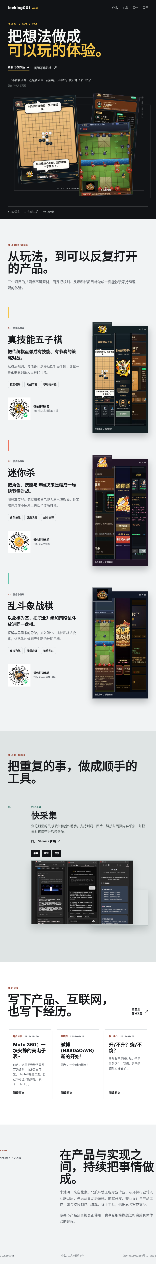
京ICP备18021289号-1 (135, 1255)
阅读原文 (21, 1093)
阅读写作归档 (45, 67)
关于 (145, 8)
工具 (125, 8)
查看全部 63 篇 (140, 1011)
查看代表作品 (18, 67)
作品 (115, 8)
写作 (135, 8)
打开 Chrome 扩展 (46, 841)
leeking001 (23, 8)
